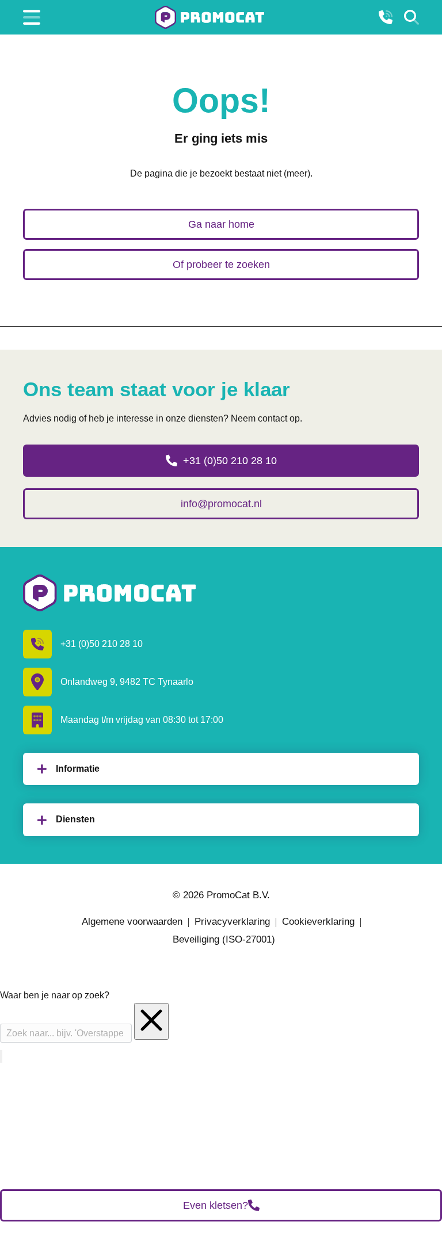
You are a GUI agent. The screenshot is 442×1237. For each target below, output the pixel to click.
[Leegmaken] (151, 1021)
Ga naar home (221, 224)
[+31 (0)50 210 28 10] (386, 17)
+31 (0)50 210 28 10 (230, 460)
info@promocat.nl (221, 504)
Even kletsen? (215, 1205)
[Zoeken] (411, 17)
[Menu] (31, 17)
